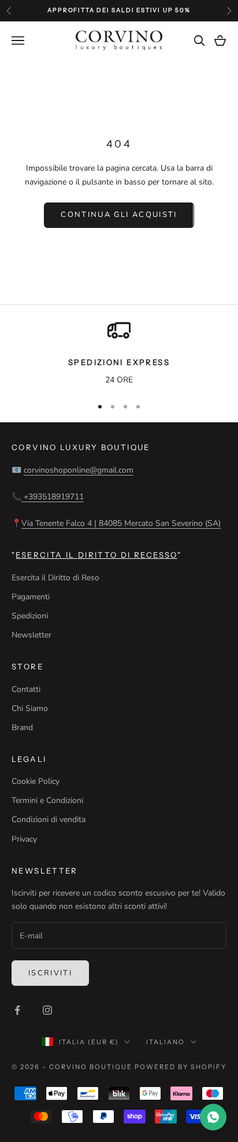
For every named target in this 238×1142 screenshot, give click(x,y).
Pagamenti (31, 596)
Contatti (26, 689)
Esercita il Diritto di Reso (55, 577)
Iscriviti (50, 973)
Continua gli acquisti (119, 214)
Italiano (165, 1042)
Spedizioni (30, 615)
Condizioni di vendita (48, 819)
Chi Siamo (30, 708)
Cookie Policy (36, 781)
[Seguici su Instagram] (47, 1010)
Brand (22, 727)
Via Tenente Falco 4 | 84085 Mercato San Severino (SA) (121, 523)
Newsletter (31, 634)
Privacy (24, 839)
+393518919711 (52, 496)
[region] (119, 353)
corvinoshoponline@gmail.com (78, 470)
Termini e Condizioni (47, 800)
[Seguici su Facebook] (17, 1010)
